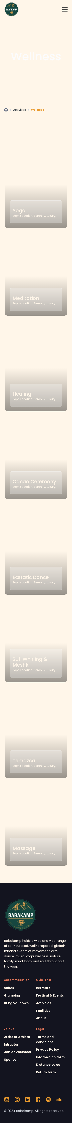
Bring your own (16, 1003)
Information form (50, 1057)
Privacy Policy (47, 1049)
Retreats (43, 988)
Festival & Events (50, 995)
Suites (9, 988)
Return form (46, 1072)
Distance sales (48, 1064)
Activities (19, 110)
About (41, 1018)
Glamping (12, 995)
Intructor (11, 1044)
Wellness (37, 110)
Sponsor (11, 1059)
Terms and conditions (45, 1039)
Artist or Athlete (17, 1037)
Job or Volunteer (18, 1052)
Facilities (43, 1010)
